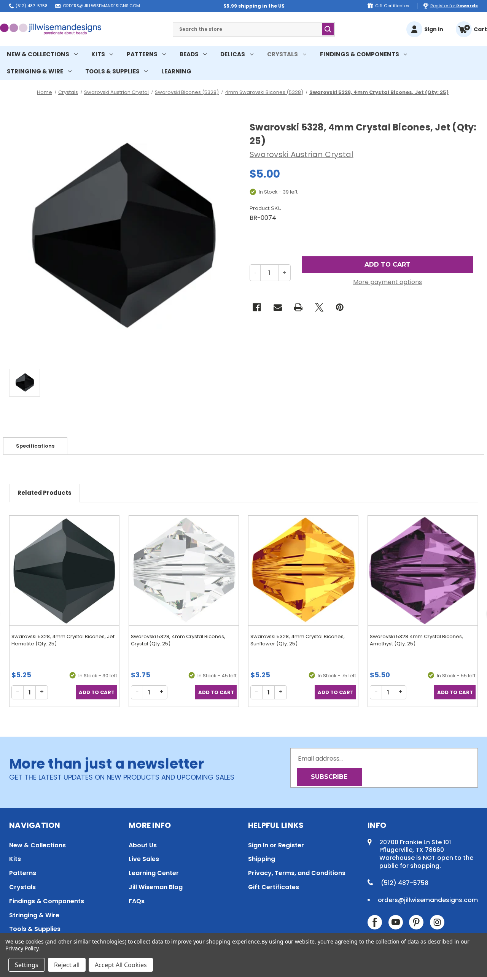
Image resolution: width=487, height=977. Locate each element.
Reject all (67, 965)
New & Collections (38, 54)
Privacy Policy (21, 948)
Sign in (433, 29)
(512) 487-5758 (32, 6)
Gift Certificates (392, 6)
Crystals (282, 54)
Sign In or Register (276, 845)
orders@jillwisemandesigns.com (101, 6)
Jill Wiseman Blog (156, 887)
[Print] (298, 307)
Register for (454, 6)
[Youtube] (395, 922)
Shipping (261, 859)
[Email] (278, 307)
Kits (98, 54)
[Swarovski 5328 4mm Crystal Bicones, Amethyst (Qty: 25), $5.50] (422, 570)
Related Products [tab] (45, 493)
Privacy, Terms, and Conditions (296, 873)
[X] (319, 307)
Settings (26, 965)
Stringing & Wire (35, 71)
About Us (143, 845)
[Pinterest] (340, 307)
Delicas (232, 54)
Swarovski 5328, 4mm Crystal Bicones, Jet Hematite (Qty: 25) (63, 640)
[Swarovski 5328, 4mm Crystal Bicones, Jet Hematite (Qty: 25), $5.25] (64, 570)
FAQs (137, 901)
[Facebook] (257, 307)
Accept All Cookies (121, 965)
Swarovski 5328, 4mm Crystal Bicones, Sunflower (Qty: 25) (297, 640)
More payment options (387, 282)
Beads (189, 54)
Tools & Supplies (112, 71)
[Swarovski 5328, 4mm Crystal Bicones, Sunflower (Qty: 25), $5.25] (303, 570)
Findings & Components (359, 54)
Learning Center (154, 873)
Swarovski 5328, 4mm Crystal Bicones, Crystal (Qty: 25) (178, 640)
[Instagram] (437, 922)
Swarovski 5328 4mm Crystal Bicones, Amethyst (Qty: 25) (416, 640)
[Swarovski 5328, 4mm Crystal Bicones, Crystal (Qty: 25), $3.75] (183, 570)
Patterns (142, 54)
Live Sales (144, 859)
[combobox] (254, 29)
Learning (176, 71)
